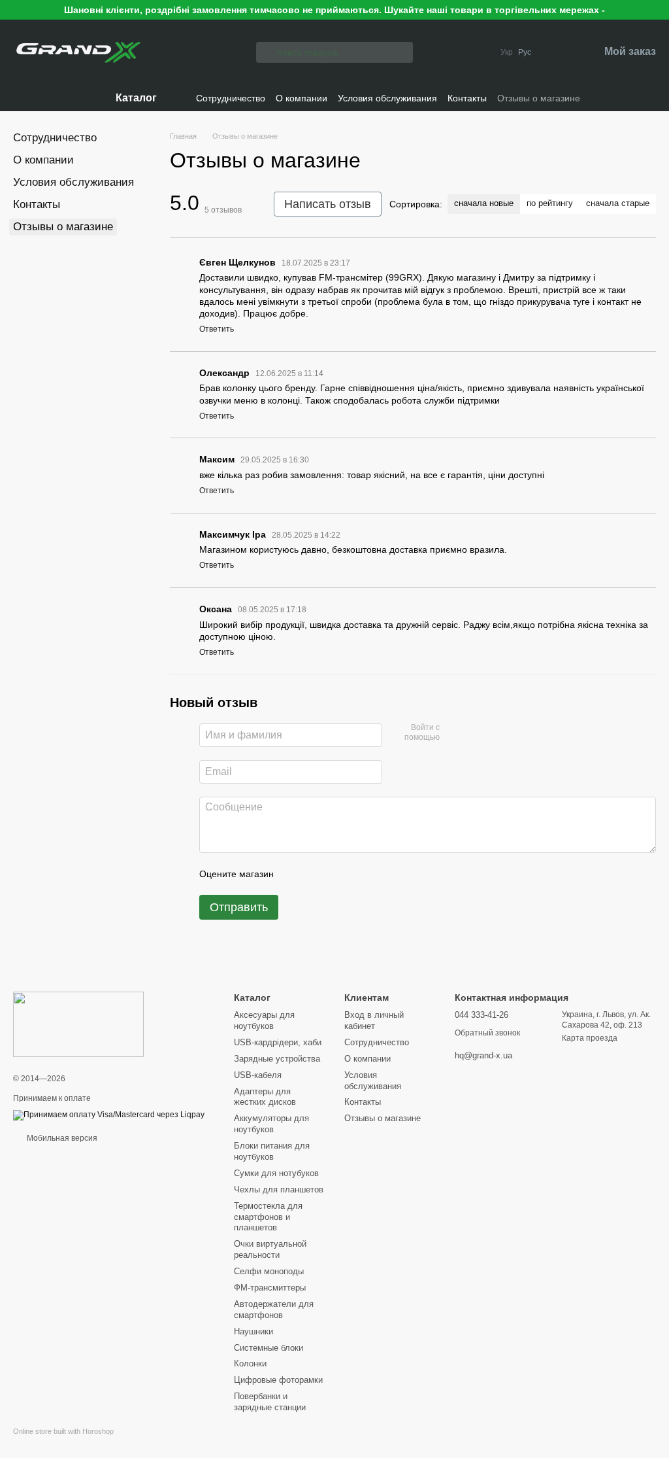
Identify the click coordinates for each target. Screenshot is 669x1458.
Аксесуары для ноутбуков (264, 1020)
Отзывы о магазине (538, 98)
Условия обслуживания (387, 98)
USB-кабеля (258, 1075)
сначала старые (617, 203)
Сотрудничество (230, 98)
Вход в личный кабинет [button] (374, 1020)
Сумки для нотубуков (276, 1173)
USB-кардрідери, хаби (277, 1042)
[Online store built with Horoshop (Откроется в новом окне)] (63, 1442)
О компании (301, 98)
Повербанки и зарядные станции (270, 1401)
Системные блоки (268, 1348)
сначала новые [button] (484, 203)
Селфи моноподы (269, 1271)
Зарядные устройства (277, 1059)
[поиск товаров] (266, 52)
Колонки (250, 1363)
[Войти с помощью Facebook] (454, 733)
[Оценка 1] (295, 874)
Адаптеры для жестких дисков (265, 1096)
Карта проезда (589, 1038)
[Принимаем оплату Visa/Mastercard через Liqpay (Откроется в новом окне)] (108, 1115)
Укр (506, 52)
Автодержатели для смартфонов (274, 1309)
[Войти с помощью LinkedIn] (496, 733)
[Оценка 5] (378, 874)
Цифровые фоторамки (278, 1380)
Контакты (467, 98)
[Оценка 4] (358, 874)
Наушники (253, 1331)
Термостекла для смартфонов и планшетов (268, 1217)
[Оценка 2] (316, 874)
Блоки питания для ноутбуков (272, 1151)
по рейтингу (550, 203)
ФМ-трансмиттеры (270, 1288)
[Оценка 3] (337, 874)
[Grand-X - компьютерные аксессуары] (78, 1023)
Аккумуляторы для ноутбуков (271, 1123)
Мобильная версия (61, 1138)
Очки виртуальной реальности (270, 1249)
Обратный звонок (487, 1032)
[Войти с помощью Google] (475, 733)
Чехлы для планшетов (278, 1189)
